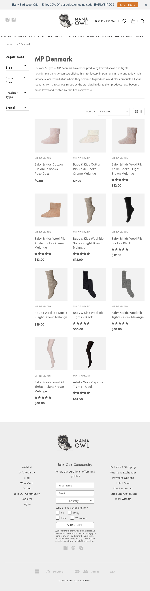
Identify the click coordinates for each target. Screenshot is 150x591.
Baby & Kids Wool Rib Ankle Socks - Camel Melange (50, 243)
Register (111, 21)
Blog (27, 478)
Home (8, 44)
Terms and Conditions (123, 494)
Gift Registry (27, 472)
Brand (10, 107)
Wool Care (26, 483)
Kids (32, 36)
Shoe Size (10, 80)
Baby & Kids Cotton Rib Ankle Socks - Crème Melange (87, 169)
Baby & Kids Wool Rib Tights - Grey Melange (128, 315)
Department (15, 57)
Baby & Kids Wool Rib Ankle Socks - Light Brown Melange (127, 169)
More (140, 36)
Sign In (99, 21)
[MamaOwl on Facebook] (14, 20)
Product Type (12, 95)
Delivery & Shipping (123, 467)
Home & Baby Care (99, 36)
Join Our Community (27, 494)
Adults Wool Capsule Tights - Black (88, 385)
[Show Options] (91, 500)
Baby (41, 36)
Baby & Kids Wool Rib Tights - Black (88, 315)
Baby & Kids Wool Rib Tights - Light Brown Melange (50, 387)
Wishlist (27, 467)
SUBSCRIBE (75, 525)
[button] (120, 180)
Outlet (27, 488)
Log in (27, 504)
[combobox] (74, 500)
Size (9, 67)
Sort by (90, 111)
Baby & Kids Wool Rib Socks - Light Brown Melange (88, 243)
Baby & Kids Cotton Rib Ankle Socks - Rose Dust (49, 169)
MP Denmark (43, 158)
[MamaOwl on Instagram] (7, 20)
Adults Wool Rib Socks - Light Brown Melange (51, 315)
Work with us (123, 499)
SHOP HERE (128, 4)
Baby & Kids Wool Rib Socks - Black (127, 241)
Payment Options (123, 478)
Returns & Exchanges (123, 472)
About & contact (123, 488)
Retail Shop (123, 483)
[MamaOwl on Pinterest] (73, 548)
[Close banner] (146, 5)
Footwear (55, 36)
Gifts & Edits (124, 36)
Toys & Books (74, 36)
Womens (20, 36)
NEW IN (6, 36)
